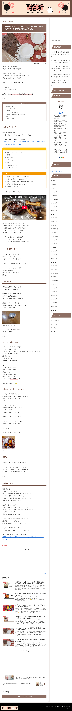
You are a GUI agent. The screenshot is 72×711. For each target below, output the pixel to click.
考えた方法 (10, 110)
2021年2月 (54, 310)
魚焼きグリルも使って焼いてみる (16, 114)
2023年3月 (54, 217)
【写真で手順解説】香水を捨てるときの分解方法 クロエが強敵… (60, 76)
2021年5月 (54, 299)
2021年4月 (54, 302)
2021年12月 (54, 273)
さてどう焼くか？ (10, 108)
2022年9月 (54, 240)
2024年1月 (54, 195)
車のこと (53, 328)
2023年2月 (54, 221)
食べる (5, 545)
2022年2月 (54, 265)
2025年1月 (54, 184)
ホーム (43, 706)
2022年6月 (54, 251)
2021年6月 (54, 295)
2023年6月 (54, 206)
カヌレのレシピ (10, 106)
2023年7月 (54, 203)
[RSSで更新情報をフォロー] (63, 157)
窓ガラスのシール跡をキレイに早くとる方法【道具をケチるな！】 (60, 61)
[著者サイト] (59, 157)
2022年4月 (54, 258)
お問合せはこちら (56, 171)
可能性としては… (10, 118)
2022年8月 (54, 243)
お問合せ (48, 706)
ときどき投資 (55, 320)
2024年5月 (54, 188)
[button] (69, 40)
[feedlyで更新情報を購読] (61, 157)
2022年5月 (54, 254)
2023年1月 (54, 225)
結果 (7, 116)
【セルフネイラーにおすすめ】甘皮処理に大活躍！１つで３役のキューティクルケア (60, 69)
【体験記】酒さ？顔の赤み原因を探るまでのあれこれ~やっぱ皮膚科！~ (60, 54)
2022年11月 (54, 232)
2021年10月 (54, 280)
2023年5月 (54, 210)
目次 (22, 103)
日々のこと (54, 324)
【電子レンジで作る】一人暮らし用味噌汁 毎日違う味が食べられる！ (60, 83)
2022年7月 (54, 247)
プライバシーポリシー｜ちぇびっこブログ (60, 706)
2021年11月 (54, 277)
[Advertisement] (24, 560)
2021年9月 (54, 284)
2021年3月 (54, 306)
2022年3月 (54, 262)
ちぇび (61, 113)
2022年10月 (54, 236)
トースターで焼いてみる (14, 112)
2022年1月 (54, 269)
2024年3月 (54, 192)
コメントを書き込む (24, 697)
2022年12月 (54, 229)
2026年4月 (54, 181)
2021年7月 (54, 291)
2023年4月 (54, 214)
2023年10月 (54, 199)
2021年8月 (54, 288)
